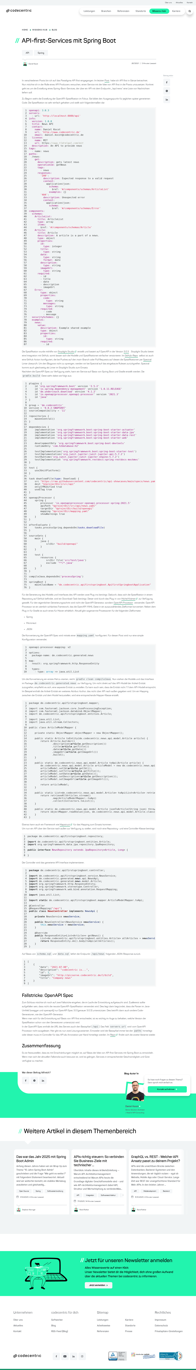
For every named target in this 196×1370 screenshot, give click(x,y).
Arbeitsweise (103, 1326)
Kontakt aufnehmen (166, 1089)
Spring (41, 53)
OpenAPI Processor (123, 603)
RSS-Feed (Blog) (59, 1331)
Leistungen (89, 11)
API (27, 53)
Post (107, 81)
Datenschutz (161, 1326)
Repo (112, 1035)
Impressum (160, 1320)
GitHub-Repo (131, 356)
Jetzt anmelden (97, 1285)
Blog (53, 1326)
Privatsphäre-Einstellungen (169, 1331)
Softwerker (57, 1320)
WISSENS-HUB (39, 30)
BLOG (54, 30)
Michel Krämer (128, 599)
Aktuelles (179, 3)
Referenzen (123, 11)
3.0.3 (126, 352)
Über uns (168, 3)
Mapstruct (65, 825)
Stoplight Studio (66, 352)
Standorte (141, 11)
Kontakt (190, 3)
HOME (25, 30)
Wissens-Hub (159, 11)
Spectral (147, 360)
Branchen (106, 11)
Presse (128, 1331)
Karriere (176, 11)
